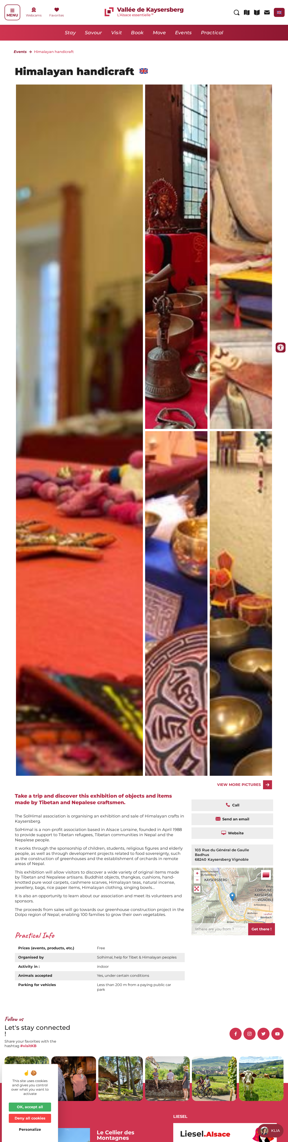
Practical (212, 32)
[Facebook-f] (236, 1034)
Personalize (30, 1129)
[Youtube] (277, 1034)
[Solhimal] (176, 256)
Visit (116, 32)
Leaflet (268, 914)
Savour (93, 32)
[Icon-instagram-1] (249, 1034)
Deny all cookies (30, 1118)
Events (183, 32)
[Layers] (266, 875)
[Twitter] (263, 1034)
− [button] (197, 880)
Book (137, 32)
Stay (70, 32)
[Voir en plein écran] (197, 889)
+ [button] (197, 873)
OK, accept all (30, 1107)
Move (159, 32)
